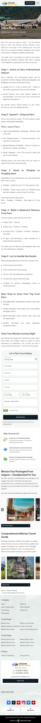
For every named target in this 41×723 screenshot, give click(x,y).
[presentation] (2, 509)
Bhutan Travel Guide (7, 629)
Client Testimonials (7, 607)
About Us (23, 604)
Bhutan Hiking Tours (26, 639)
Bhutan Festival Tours (8, 646)
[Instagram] (23, 702)
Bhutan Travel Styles (27, 623)
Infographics (5, 613)
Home (3, 604)
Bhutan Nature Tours (8, 642)
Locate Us (10, 710)
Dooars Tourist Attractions (29, 629)
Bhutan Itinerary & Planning (10, 626)
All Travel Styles (7, 526)
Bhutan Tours (5, 623)
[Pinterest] (33, 702)
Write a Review (25, 607)
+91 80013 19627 (21, 671)
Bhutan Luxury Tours (8, 639)
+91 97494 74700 (21, 673)
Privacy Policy (24, 656)
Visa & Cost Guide (26, 626)
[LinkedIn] (28, 702)
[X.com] (14, 702)
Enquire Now (20, 681)
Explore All (5, 585)
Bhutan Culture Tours (27, 642)
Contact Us (24, 610)
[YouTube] (18, 702)
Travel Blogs (5, 610)
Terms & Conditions (7, 656)
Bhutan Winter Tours (27, 646)
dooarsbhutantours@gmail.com (20, 677)
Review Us (30, 710)
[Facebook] (9, 702)
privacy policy (7, 424)
